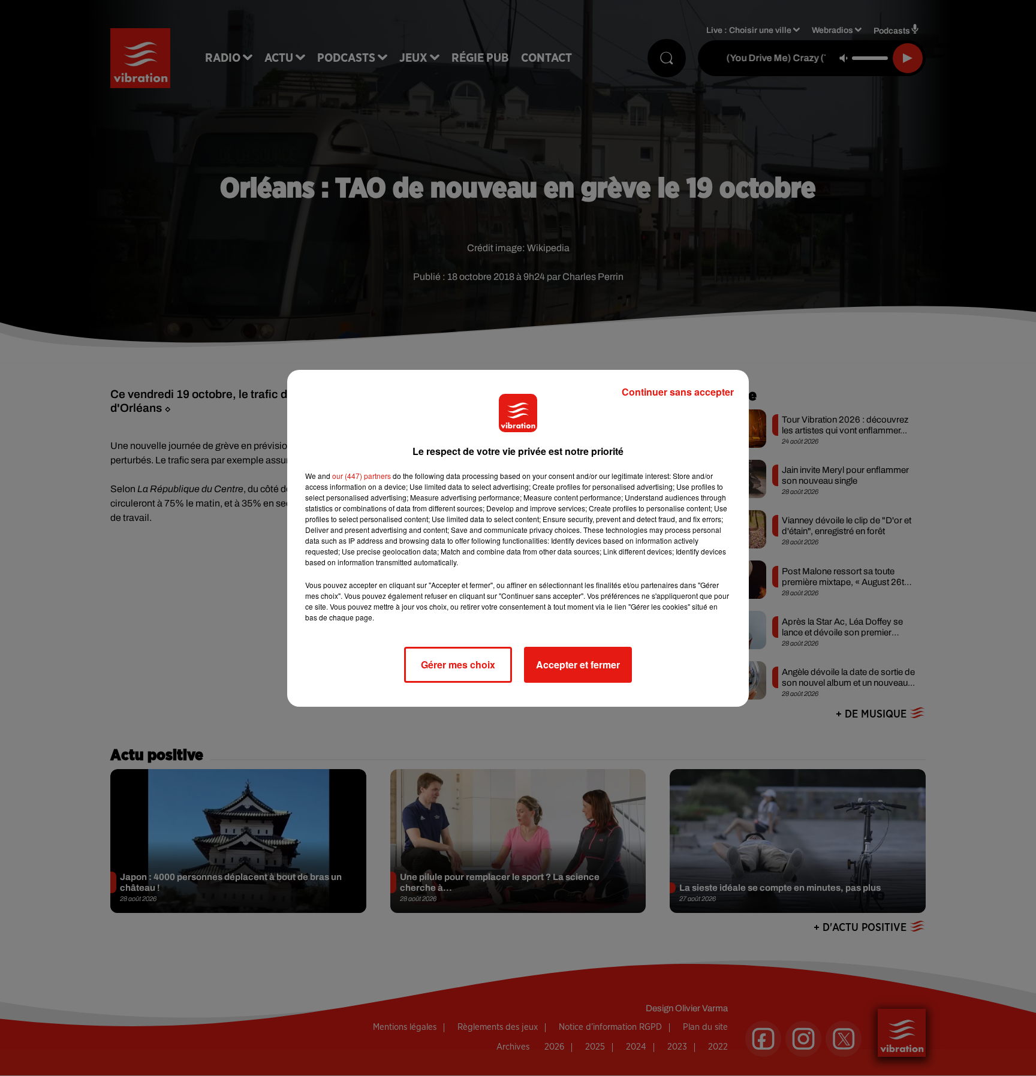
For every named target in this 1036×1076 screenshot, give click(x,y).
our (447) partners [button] (361, 476)
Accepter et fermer (578, 664)
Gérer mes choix (458, 664)
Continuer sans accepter (678, 392)
